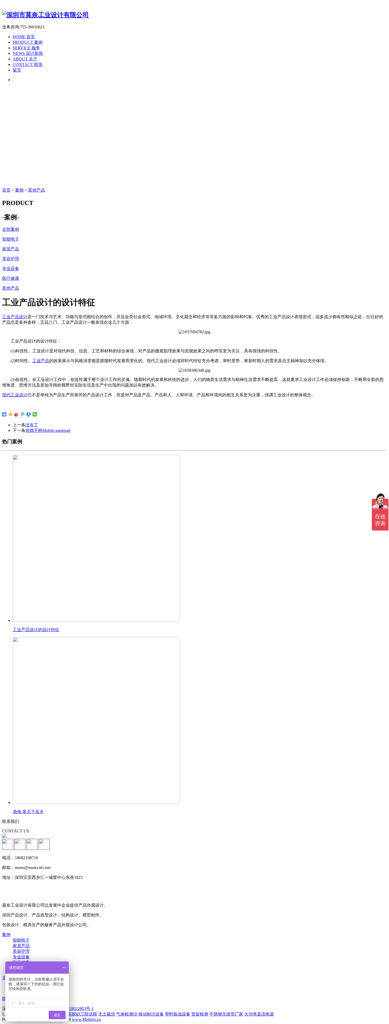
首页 (6, 190)
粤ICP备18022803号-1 (74, 1008)
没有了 (31, 425)
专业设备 (21, 957)
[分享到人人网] (28, 414)
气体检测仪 (126, 1014)
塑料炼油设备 (177, 1014)
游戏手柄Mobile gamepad (47, 430)
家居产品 (21, 945)
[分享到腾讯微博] (22, 414)
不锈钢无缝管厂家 (226, 1014)
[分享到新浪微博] (16, 414)
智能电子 (21, 940)
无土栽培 (106, 1014)
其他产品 (36, 190)
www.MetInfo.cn (86, 1019)
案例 (19, 190)
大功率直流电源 (259, 1014)
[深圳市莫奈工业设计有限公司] (45, 14)
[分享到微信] (35, 414)
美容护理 (21, 951)
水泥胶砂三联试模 (80, 1014)
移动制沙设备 (151, 1014)
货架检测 (199, 1014)
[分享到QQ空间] (10, 414)
